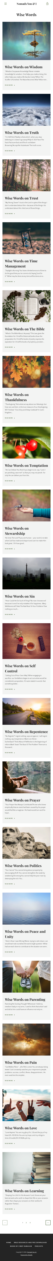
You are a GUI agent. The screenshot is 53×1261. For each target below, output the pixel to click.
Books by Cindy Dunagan (21, 1246)
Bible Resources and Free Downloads (30, 1242)
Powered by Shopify (26, 1255)
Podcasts (39, 1246)
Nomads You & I (26, 3)
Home (8, 1242)
